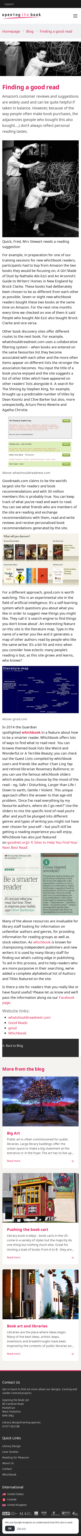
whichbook (31, 732)
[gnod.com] (40, 689)
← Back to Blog (12, 1046)
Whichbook (17, 1033)
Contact (7, 1469)
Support (9, 4)
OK (10, 1528)
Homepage (11, 31)
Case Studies (10, 1452)
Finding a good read (56, 31)
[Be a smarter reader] (40, 883)
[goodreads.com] (40, 559)
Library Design (11, 1446)
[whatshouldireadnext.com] (40, 440)
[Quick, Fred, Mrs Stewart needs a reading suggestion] (40, 188)
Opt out (21, 1528)
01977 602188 (11, 1426)
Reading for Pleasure (15, 1457)
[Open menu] (75, 16)
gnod (12, 1028)
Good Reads (18, 1022)
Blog (30, 31)
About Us (8, 1463)
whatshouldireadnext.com (29, 1017)
